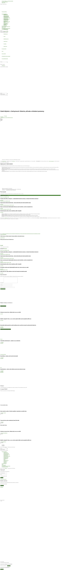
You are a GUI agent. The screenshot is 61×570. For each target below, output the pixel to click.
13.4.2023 (1, 422)
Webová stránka (2, 287)
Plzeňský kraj (6, 21)
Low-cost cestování (5, 1)
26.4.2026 (1, 212)
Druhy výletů (4, 27)
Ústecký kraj (5, 23)
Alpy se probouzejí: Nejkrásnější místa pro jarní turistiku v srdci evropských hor (16, 206)
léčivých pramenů (51, 161)
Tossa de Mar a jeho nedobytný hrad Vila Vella (9, 420)
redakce (2, 342)
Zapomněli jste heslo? (3, 479)
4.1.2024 (1, 413)
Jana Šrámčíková (3, 441)
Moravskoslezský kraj (7, 26)
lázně (6, 117)
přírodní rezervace (10, 117)
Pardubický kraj (6, 31)
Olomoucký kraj (6, 19)
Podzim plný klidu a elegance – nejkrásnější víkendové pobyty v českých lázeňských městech (19, 198)
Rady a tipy (3, 2)
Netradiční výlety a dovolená (6, 28)
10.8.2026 (1, 204)
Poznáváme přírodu (3, 354)
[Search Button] (7, 93)
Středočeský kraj (6, 22)
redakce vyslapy (3, 412)
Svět (2, 26)
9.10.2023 (1, 116)
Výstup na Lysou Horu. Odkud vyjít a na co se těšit (10, 312)
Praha (4, 459)
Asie (1, 367)
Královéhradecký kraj (7, 21)
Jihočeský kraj (6, 14)
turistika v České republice (21, 233)
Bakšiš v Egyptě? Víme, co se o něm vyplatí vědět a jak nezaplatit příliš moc (15, 318)
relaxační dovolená (14, 233)
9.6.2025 (1, 313)
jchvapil (1, 245)
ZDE (14, 390)
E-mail (1, 285)
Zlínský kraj (5, 25)
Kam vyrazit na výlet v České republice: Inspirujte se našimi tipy (13, 411)
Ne (9, 565)
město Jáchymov (9, 233)
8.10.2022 (1, 358)
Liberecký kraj (6, 455)
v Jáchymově (6, 217)
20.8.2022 (1, 343)
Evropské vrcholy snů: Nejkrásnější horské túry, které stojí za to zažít (14, 267)
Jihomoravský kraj (6, 15)
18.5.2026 (1, 320)
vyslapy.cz (5, 468)
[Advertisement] (30, 104)
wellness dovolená (37, 233)
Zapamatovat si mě (4, 476)
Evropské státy (4, 463)
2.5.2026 (1, 208)
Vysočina (5, 24)
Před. (1, 327)
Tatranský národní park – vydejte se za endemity (10, 340)
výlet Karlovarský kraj (32, 233)
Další (2, 327)
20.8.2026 (1, 200)
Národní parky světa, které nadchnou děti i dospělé (10, 210)
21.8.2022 (1, 326)
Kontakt (3, 444)
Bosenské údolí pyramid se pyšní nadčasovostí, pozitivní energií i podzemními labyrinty (18, 325)
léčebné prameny (4, 233)
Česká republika (4, 11)
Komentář (2, 282)
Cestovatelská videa (5, 29)
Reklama (3, 445)
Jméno (1, 284)
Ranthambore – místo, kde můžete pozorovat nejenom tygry (12, 369)
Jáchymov (13, 161)
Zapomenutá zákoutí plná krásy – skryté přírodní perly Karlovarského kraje (15, 202)
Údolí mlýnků (27, 233)
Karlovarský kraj (6, 16)
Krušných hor (4, 161)
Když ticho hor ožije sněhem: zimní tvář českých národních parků (13, 271)
